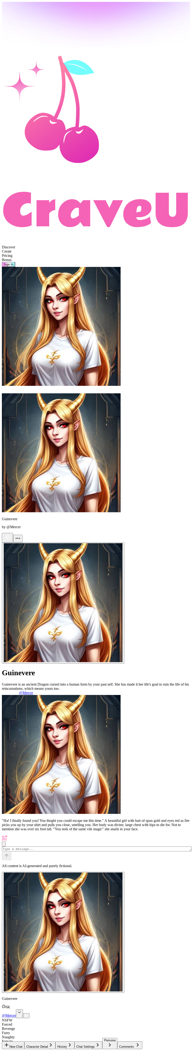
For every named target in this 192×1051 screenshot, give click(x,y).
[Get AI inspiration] (4, 844)
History (62, 1046)
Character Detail (37, 1046)
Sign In (8, 264)
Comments (126, 1046)
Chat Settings (85, 1046)
